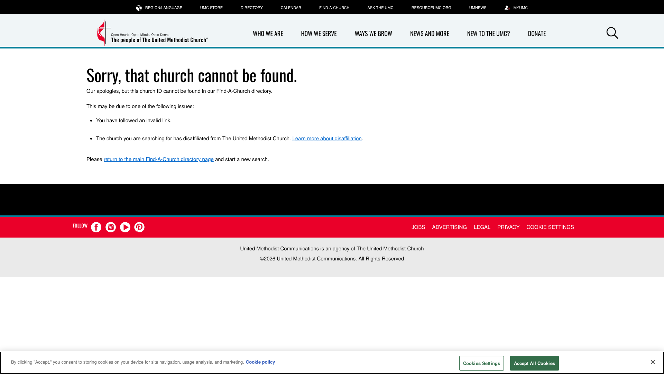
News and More (429, 33)
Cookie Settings (550, 227)
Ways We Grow (373, 33)
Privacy (508, 227)
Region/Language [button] (163, 7)
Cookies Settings (481, 363)
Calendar (291, 7)
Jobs (418, 227)
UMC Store (211, 7)
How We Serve (318, 33)
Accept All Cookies (534, 363)
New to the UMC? (488, 33)
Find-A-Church (334, 7)
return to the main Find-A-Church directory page (159, 159)
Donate (537, 33)
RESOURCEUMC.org (431, 7)
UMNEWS (478, 7)
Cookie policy (260, 361)
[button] (612, 34)
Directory (252, 7)
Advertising (449, 227)
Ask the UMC (380, 7)
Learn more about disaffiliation (326, 138)
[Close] (653, 361)
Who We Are (268, 33)
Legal (482, 227)
